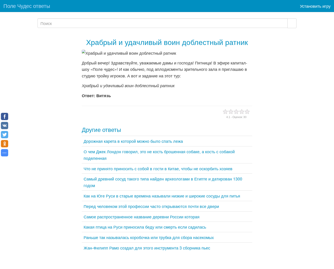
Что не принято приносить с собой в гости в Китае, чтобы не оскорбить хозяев (158, 168)
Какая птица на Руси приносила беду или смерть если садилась (145, 227)
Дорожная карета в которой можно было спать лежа (133, 141)
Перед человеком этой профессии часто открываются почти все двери (151, 206)
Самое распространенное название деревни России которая (141, 217)
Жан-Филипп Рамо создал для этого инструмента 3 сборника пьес (147, 248)
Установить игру (315, 6)
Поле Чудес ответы (26, 6)
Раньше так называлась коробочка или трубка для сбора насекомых (149, 237)
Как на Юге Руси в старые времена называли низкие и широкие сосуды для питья (162, 196)
